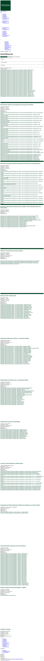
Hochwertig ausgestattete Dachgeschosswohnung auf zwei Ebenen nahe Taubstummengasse (20, 163)
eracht (6, 660)
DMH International (6, 20)
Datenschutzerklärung (6, 651)
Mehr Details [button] (2, 110)
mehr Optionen (10, 56)
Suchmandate (5, 16)
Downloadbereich (6, 652)
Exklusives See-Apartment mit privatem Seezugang (11, 250)
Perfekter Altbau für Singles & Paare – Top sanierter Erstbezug (14, 380)
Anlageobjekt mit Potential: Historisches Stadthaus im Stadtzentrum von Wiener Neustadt (20, 505)
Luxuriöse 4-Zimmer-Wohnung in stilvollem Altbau (11, 463)
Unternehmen (5, 19)
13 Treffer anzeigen (4, 56)
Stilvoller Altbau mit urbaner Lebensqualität (10, 421)
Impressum (4, 650)
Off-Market (4, 639)
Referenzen (4, 17)
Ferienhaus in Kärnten (5, 629)
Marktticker (4, 21)
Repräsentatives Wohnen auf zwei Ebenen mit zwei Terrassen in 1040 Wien (16, 104)
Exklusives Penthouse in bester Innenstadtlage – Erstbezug (13, 587)
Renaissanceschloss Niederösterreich (8, 295)
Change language (3, 11)
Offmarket (4, 15)
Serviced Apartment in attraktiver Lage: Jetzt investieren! (13, 545)
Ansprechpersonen (6, 22)
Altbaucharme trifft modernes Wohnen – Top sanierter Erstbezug (14, 338)
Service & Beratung (6, 18)
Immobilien (4, 14)
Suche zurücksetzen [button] (16, 56)
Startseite (1, 51)
